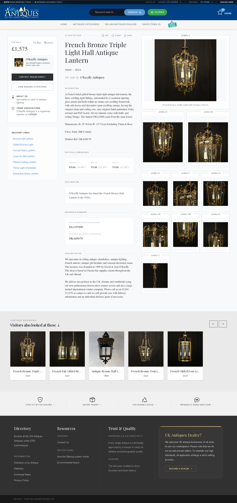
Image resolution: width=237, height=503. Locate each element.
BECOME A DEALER (179, 468)
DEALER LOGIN (226, 2)
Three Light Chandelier (24, 168)
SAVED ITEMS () (151, 24)
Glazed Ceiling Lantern (24, 162)
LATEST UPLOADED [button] (168, 2)
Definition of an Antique (26, 462)
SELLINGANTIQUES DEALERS (121, 24)
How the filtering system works (73, 456)
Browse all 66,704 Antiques (28, 436)
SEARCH (133, 12)
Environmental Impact (68, 462)
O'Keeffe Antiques (92, 77)
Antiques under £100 (24, 440)
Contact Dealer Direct (32, 77)
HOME (63, 24)
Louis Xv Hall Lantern (24, 156)
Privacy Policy (21, 480)
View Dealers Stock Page (32, 87)
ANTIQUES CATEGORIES (86, 24)
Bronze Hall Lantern (23, 139)
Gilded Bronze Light (23, 144)
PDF (107, 35)
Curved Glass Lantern (24, 150)
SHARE (118, 35)
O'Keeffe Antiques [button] (37, 59)
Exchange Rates (22, 474)
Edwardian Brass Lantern (26, 173)
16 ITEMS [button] (205, 2)
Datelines (19, 468)
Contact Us (63, 442)
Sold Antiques (21, 445)
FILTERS (159, 12)
